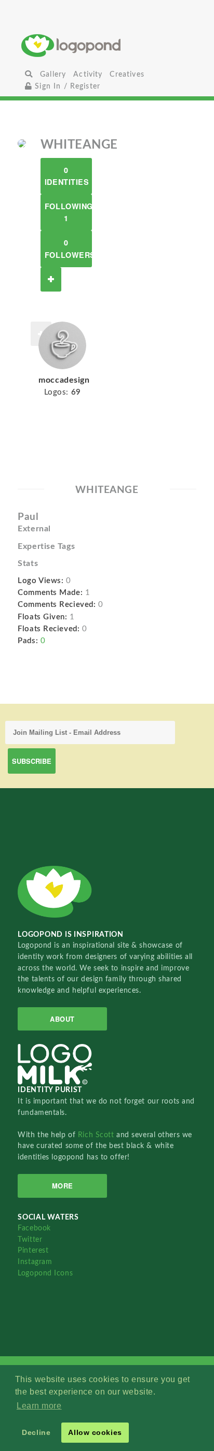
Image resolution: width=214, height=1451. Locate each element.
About (62, 1019)
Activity (87, 74)
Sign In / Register (66, 86)
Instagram (35, 1262)
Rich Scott (97, 1135)
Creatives (127, 74)
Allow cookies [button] (95, 1432)
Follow (51, 279)
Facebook (34, 1228)
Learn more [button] (39, 1405)
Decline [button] (36, 1432)
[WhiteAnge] (22, 143)
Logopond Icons (45, 1273)
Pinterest (33, 1250)
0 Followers (68, 248)
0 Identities (67, 176)
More (62, 1186)
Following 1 (68, 212)
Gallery (53, 74)
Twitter (30, 1239)
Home (107, 45)
